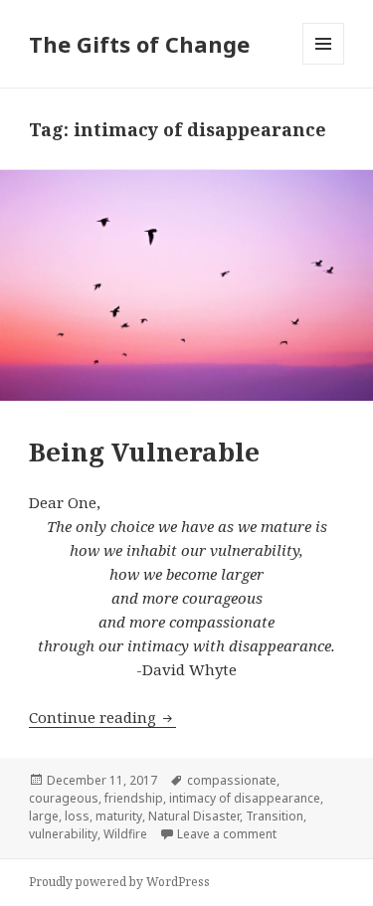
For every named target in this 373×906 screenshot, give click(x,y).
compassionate (232, 780)
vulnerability (63, 833)
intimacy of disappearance (244, 798)
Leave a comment (227, 833)
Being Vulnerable (144, 451)
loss (77, 816)
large (44, 816)
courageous (63, 798)
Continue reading (102, 717)
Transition (274, 816)
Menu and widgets (323, 64)
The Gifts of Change (139, 44)
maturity (118, 816)
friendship (133, 798)
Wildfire (125, 833)
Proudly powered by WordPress (119, 881)
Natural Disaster (194, 816)
